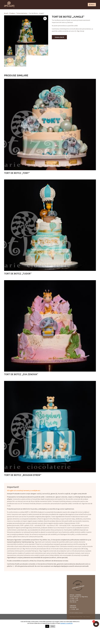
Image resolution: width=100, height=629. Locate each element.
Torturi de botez (21, 13)
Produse (12, 13)
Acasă (6, 13)
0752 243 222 (73, 602)
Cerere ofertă (59, 37)
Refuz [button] (52, 626)
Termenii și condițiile (66, 623)
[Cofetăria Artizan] (9, 4)
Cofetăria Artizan (78, 587)
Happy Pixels (79, 616)
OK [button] (47, 626)
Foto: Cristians (86, 616)
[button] (45, 18)
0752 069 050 (73, 607)
